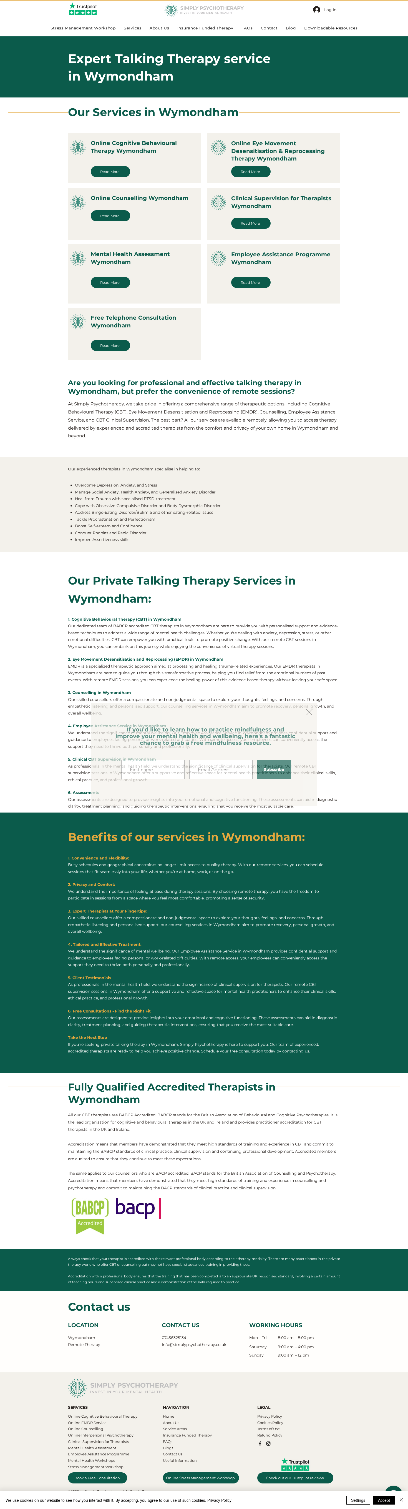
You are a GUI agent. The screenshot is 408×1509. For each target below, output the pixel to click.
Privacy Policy (219, 1500)
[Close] (401, 1500)
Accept (384, 1500)
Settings (358, 1500)
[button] (309, 712)
